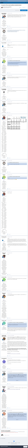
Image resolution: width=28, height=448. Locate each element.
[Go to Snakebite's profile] (4, 78)
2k (4, 259)
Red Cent (3, 115)
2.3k (4, 326)
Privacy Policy (12, 442)
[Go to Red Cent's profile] (4, 117)
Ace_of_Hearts (4, 42)
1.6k (4, 121)
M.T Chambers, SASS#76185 (4, 89)
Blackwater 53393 (4, 293)
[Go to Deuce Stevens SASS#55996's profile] (2, 7)
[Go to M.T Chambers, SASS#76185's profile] (4, 92)
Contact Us (16, 442)
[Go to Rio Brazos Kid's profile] (4, 239)
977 (4, 417)
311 (4, 365)
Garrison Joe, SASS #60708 (4, 336)
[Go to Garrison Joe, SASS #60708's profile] (4, 338)
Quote (9, 86)
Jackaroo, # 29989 (4, 253)
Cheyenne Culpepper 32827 (4, 387)
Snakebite (4, 75)
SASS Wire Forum (4, 0)
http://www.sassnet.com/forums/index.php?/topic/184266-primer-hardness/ (17, 62)
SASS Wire (8, 7)
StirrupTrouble (4, 277)
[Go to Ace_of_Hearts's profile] (4, 45)
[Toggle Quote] (8, 60)
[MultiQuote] (7, 26)
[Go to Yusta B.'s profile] (4, 61)
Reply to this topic (24, 10)
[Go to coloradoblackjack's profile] (4, 361)
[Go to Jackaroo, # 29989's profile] (4, 256)
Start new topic (17, 10)
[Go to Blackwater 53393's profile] (4, 296)
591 (4, 34)
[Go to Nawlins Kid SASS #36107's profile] (4, 413)
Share (20, 7)
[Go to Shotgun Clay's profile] (4, 31)
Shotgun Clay (4, 28)
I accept (26, 446)
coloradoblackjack (4, 359)
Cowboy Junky (4, 320)
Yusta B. (16, 162)
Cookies (19, 442)
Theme (9, 442)
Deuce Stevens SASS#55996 (3, 13)
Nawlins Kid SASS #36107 (4, 411)
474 (4, 95)
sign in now (17, 431)
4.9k (4, 180)
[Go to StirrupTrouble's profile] (4, 279)
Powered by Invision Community (14, 444)
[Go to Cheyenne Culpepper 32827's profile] (4, 390)
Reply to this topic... (7, 435)
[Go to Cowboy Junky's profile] (4, 323)
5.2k (4, 81)
